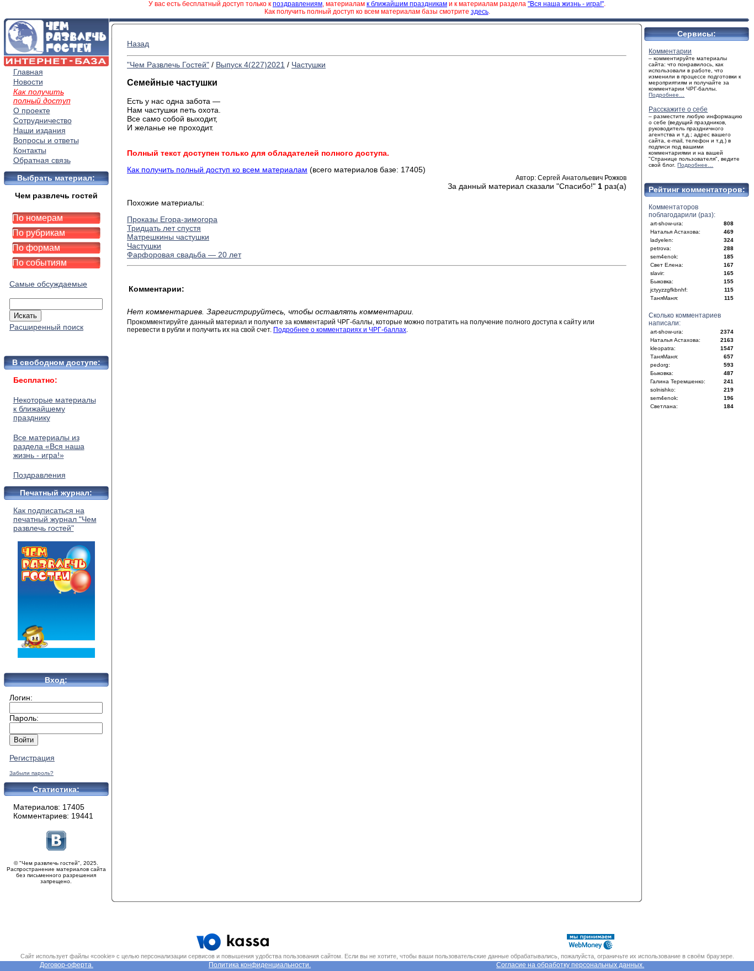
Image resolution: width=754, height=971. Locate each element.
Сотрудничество (42, 120)
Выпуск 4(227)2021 (250, 64)
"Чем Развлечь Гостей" (168, 64)
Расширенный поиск (46, 327)
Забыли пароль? (31, 773)
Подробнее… (666, 95)
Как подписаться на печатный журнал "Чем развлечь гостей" (55, 519)
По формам (36, 247)
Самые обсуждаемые (48, 283)
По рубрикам (38, 233)
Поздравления (39, 475)
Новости (28, 81)
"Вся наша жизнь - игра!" (566, 4)
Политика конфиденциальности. (260, 965)
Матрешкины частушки (168, 237)
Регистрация (32, 757)
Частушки (308, 64)
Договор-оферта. (66, 965)
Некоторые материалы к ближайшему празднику (54, 408)
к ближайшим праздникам (407, 4)
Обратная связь (42, 160)
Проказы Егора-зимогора (172, 219)
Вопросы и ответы (46, 140)
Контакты (29, 150)
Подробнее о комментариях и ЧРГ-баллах (339, 330)
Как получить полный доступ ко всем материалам (217, 169)
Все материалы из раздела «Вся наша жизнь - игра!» (48, 446)
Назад (138, 43)
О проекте (31, 110)
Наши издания (39, 130)
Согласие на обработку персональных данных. (570, 965)
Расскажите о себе (678, 109)
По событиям (39, 262)
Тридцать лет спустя (164, 228)
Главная (28, 71)
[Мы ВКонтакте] (56, 847)
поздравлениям (297, 4)
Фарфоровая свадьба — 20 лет (184, 254)
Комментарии (670, 51)
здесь (479, 11)
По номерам (37, 218)
